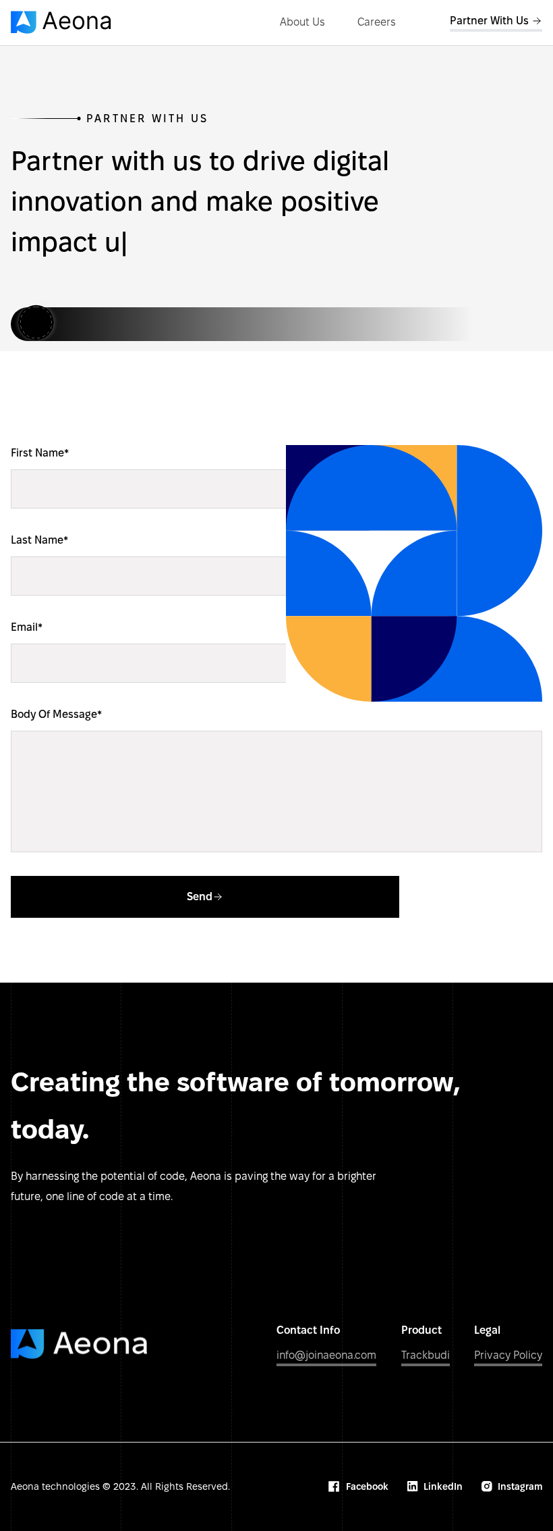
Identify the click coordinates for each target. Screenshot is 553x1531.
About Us (302, 22)
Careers (376, 22)
